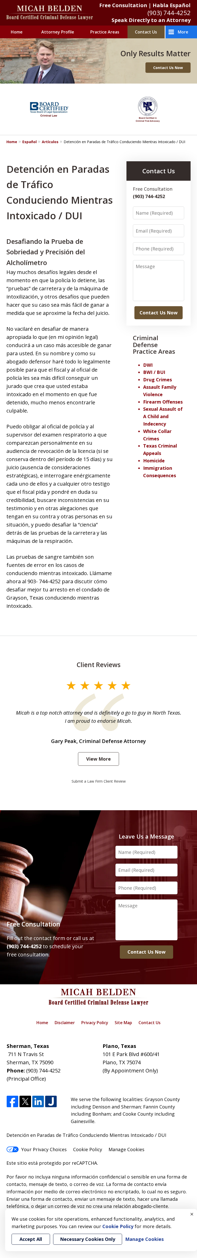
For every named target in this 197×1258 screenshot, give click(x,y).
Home (17, 32)
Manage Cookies (126, 1149)
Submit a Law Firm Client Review (99, 781)
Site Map (123, 1022)
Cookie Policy (87, 1149)
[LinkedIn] (38, 1102)
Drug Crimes (157, 379)
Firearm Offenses (163, 402)
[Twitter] (25, 1102)
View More (98, 759)
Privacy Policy (94, 1022)
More (183, 32)
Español (29, 141)
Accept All (30, 1239)
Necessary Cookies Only (87, 1239)
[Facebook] (12, 1102)
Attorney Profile (57, 32)
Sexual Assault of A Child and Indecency (163, 416)
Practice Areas (104, 32)
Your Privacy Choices (44, 1149)
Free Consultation (33, 924)
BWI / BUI (154, 372)
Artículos (50, 141)
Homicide (154, 461)
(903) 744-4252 (169, 12)
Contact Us (146, 32)
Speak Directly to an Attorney (151, 20)
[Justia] (51, 1102)
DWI (148, 365)
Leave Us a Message (146, 836)
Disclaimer (65, 1022)
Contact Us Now (168, 67)
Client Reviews (99, 664)
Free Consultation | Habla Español (145, 5)
